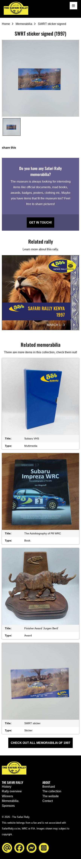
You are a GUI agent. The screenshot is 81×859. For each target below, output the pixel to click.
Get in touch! (40, 222)
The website (50, 796)
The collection (51, 791)
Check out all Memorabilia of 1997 (40, 742)
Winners (7, 796)
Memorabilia (24, 23)
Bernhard (48, 786)
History (6, 786)
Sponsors (8, 805)
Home (6, 23)
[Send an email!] (7, 847)
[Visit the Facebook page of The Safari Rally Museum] (19, 847)
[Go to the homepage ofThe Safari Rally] (16, 8)
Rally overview (12, 791)
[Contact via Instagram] (44, 847)
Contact (47, 800)
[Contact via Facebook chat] (31, 847)
